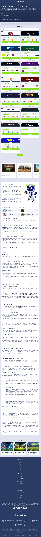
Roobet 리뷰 (11, 105)
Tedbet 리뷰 (11, 90)
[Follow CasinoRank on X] (19, 508)
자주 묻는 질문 (20, 483)
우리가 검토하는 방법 (20, 492)
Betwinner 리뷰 (30, 59)
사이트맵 (20, 497)
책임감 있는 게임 (24, 535)
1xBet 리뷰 (10, 59)
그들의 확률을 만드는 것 (7, 195)
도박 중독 (10, 535)
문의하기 (20, 495)
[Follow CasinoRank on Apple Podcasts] (26, 508)
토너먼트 (20, 467)
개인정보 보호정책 (17, 535)
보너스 (20, 462)
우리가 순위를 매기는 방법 (20, 493)
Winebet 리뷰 (30, 120)
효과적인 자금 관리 (24, 400)
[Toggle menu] (2, 1)
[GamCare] (18, 525)
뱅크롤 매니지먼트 (20, 481)
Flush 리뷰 (10, 120)
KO (19, 510)
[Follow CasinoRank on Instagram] (17, 508)
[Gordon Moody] (35, 521)
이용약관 (30, 535)
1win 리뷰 (30, 43)
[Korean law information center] (19, 521)
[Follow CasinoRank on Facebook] (14, 508)
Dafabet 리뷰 (30, 90)
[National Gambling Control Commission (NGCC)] (8, 521)
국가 (20, 466)
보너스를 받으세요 (10, 42)
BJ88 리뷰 (30, 105)
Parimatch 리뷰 (10, 150)
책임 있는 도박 (20, 479)
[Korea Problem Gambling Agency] (27, 521)
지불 (20, 464)
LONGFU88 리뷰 (10, 43)
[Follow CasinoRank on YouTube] (21, 508)
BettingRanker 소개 (20, 490)
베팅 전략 (20, 476)
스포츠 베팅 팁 (20, 478)
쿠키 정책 (5, 535)
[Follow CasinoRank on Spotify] (24, 508)
